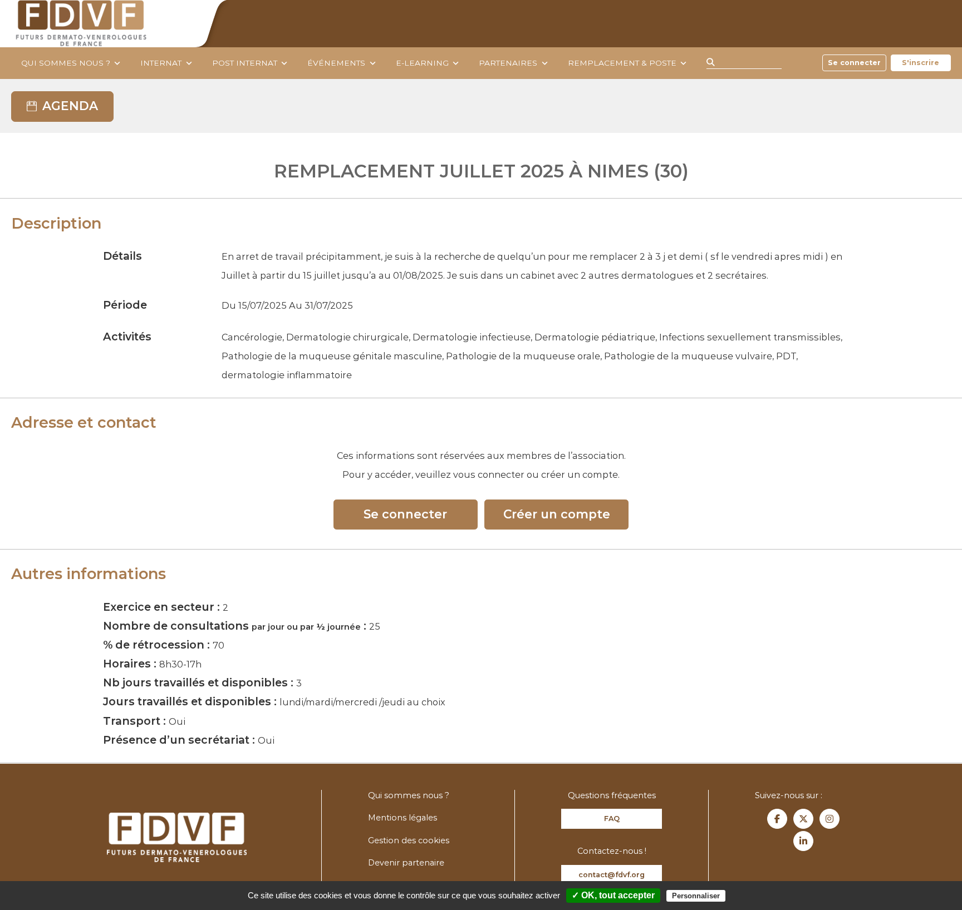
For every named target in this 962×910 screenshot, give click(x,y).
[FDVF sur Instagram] (829, 819)
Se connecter (854, 62)
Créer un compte (556, 514)
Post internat (244, 62)
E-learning (422, 62)
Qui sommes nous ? (65, 62)
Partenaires (508, 62)
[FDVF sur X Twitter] (803, 819)
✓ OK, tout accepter (613, 895)
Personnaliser (696, 896)
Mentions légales (402, 818)
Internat (160, 62)
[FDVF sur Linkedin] (803, 841)
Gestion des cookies (408, 840)
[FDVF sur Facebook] (777, 819)
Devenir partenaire (406, 863)
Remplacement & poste (622, 62)
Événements (336, 62)
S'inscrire (920, 62)
